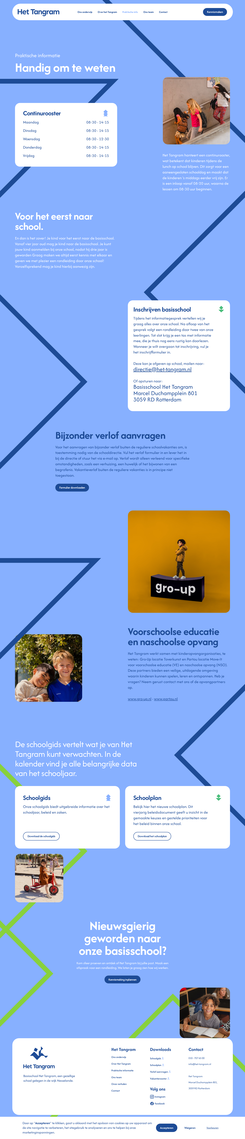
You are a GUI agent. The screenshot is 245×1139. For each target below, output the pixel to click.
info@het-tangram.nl (199, 1064)
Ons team (148, 12)
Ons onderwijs (85, 12)
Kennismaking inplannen (122, 980)
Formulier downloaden (72, 488)
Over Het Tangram (121, 1063)
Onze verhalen (119, 1084)
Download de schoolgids (41, 836)
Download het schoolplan (152, 836)
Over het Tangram (107, 12)
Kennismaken (215, 12)
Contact (163, 12)
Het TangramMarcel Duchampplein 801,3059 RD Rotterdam (202, 1082)
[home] (40, 12)
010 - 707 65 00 (196, 1058)
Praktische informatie (122, 1070)
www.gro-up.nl (139, 698)
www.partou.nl (166, 698)
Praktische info (130, 12)
